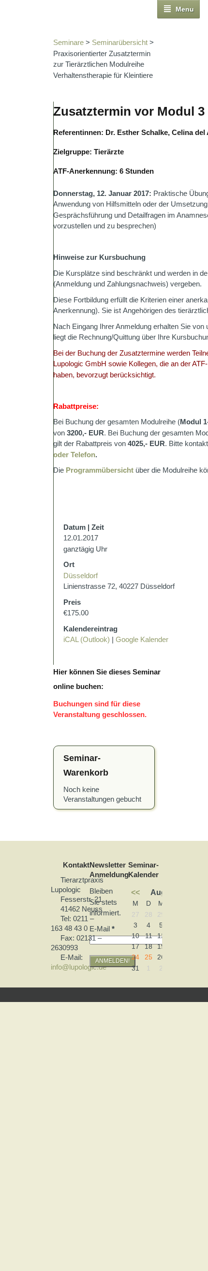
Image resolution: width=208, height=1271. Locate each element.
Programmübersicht (100, 470)
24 (135, 957)
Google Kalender (142, 639)
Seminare (68, 42)
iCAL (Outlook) (86, 639)
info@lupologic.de (78, 967)
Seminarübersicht (120, 42)
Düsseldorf (80, 575)
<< (135, 892)
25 (148, 957)
